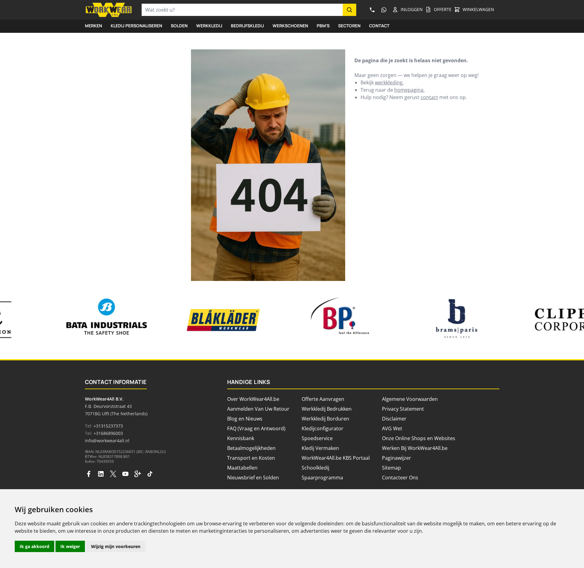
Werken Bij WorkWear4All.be (415, 448)
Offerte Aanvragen (323, 399)
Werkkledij (209, 26)
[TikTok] (150, 474)
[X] (113, 474)
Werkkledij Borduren (325, 418)
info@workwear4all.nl (107, 440)
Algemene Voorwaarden (410, 399)
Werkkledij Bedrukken (327, 408)
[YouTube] (125, 474)
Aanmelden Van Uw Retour (258, 408)
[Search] (349, 10)
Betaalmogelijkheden (251, 448)
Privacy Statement (403, 408)
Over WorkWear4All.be (253, 399)
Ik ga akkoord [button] (34, 546)
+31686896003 (108, 433)
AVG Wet (392, 428)
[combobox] (242, 10)
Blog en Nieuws (244, 418)
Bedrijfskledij (247, 26)
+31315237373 (108, 426)
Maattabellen (242, 467)
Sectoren (349, 26)
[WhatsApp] (383, 9)
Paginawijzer (396, 458)
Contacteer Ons (400, 477)
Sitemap (391, 467)
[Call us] (372, 9)
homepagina (408, 89)
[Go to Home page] (108, 9)
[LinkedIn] (101, 474)
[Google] (137, 474)
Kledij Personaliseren (136, 26)
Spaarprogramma (322, 477)
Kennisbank (240, 438)
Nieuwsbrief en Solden (253, 477)
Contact (379, 26)
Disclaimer (394, 418)
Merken (93, 26)
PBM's (323, 26)
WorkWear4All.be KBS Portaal (336, 458)
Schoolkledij (315, 467)
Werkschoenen (290, 26)
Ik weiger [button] (70, 546)
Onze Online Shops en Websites (418, 438)
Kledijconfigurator (322, 428)
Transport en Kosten (251, 458)
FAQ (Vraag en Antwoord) (256, 428)
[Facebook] (88, 474)
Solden (179, 26)
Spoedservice (317, 438)
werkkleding (389, 82)
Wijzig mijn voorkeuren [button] (115, 546)
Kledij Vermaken (320, 448)
